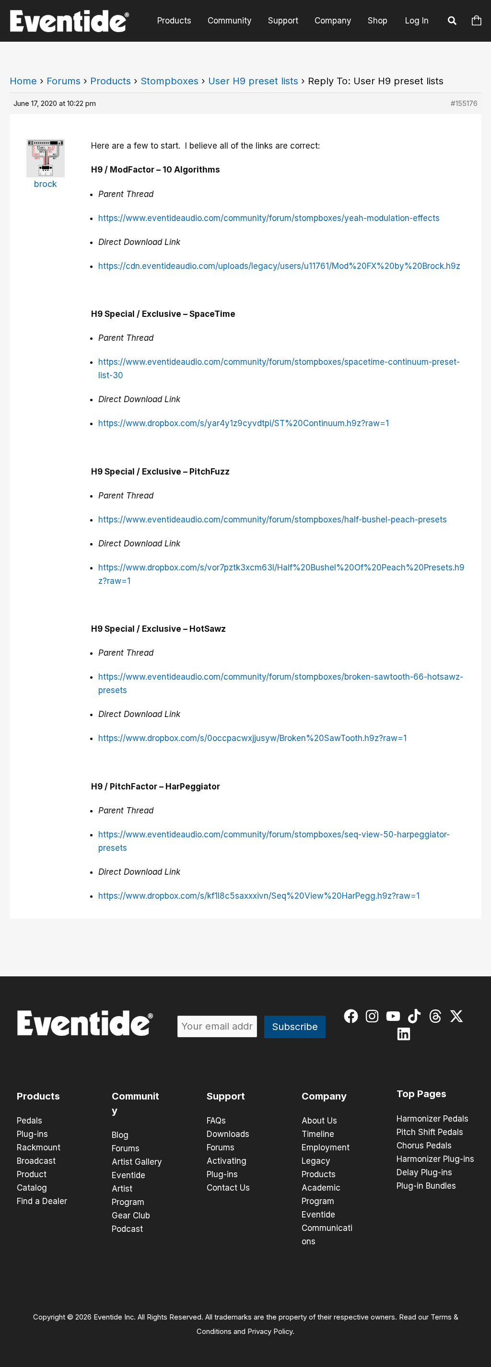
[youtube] (395, 1016)
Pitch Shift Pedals (430, 1132)
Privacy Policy (269, 1331)
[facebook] (353, 1016)
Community (230, 20)
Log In (417, 20)
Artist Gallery (137, 1162)
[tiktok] (416, 1016)
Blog (120, 1135)
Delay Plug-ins (424, 1172)
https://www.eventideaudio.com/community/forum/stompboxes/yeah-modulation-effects (269, 218)
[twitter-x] (458, 1016)
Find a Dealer (42, 1201)
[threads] (437, 1016)
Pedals (29, 1120)
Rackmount (38, 1147)
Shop (377, 20)
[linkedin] (406, 1034)
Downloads (228, 1134)
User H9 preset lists (253, 81)
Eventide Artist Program (128, 1188)
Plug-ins (32, 1134)
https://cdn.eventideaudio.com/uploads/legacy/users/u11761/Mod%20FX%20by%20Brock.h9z (279, 266)
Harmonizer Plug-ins (435, 1159)
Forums (64, 81)
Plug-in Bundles (426, 1186)
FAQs (216, 1120)
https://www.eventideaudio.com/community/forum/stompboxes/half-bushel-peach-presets (272, 519)
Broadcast (36, 1161)
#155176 (464, 103)
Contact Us (228, 1188)
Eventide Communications (327, 1228)
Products (174, 20)
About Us (319, 1120)
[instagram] (374, 1016)
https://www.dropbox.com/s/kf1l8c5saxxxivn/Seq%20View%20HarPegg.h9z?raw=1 (259, 896)
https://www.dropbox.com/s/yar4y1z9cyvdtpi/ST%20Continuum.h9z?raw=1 (243, 423)
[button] (452, 22)
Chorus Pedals (424, 1145)
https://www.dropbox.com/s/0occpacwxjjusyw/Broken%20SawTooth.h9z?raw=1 (252, 738)
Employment (326, 1147)
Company (333, 20)
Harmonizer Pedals (432, 1119)
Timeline (318, 1134)
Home (23, 81)
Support (283, 20)
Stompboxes (169, 81)
